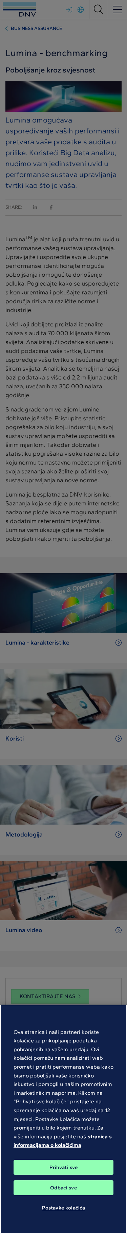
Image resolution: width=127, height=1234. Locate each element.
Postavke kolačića (63, 1208)
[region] (63, 1119)
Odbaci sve (63, 1188)
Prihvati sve (63, 1167)
